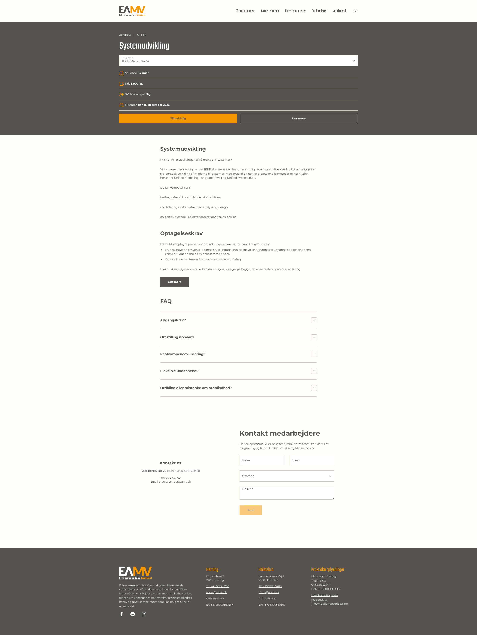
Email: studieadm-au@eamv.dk (170, 481)
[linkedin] (132, 614)
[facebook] (121, 614)
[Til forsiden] (132, 11)
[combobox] (234, 61)
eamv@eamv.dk (216, 592)
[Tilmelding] (355, 11)
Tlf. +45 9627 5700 (217, 586)
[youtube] (144, 614)
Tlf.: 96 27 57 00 (171, 477)
